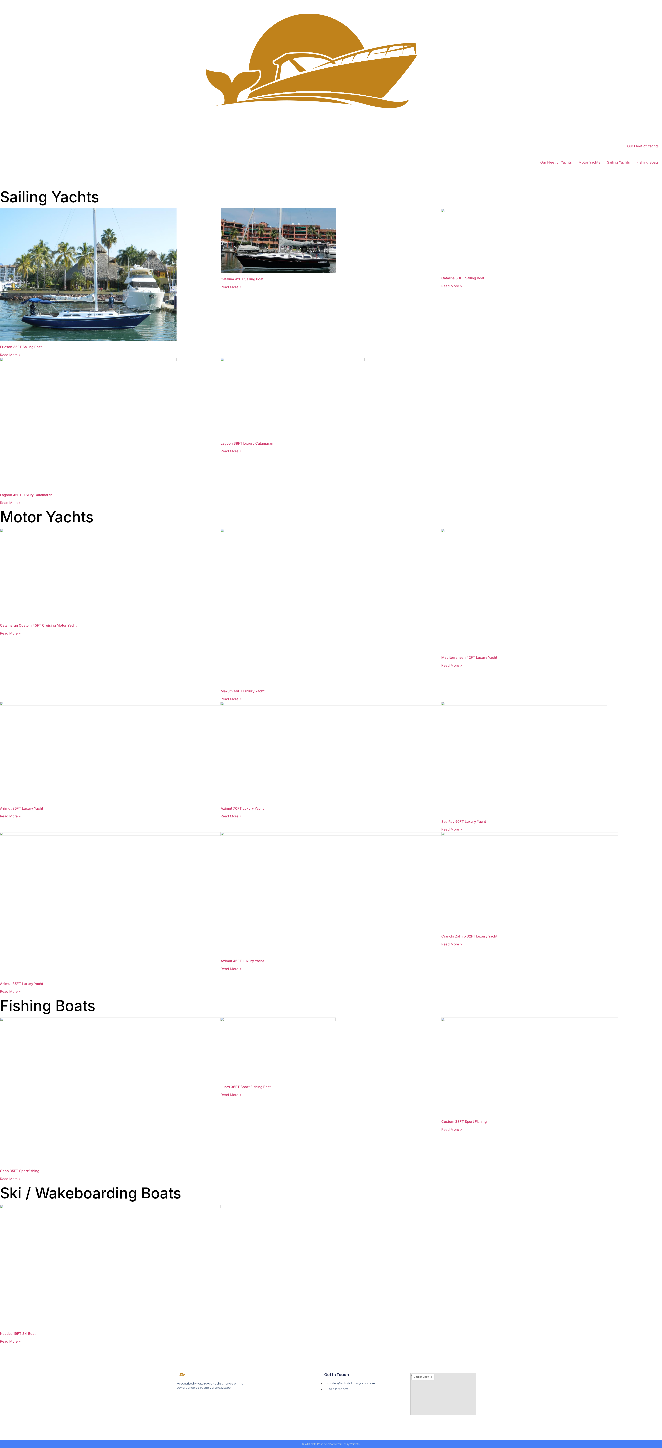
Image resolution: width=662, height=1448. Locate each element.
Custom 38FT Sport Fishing (464, 1122)
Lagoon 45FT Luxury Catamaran (26, 495)
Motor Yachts (589, 162)
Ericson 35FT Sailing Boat (21, 347)
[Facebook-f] (179, 1397)
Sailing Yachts (618, 162)
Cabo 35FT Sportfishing (19, 1171)
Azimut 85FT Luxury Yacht (21, 808)
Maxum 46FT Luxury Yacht (242, 691)
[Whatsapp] (193, 1397)
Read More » (10, 355)
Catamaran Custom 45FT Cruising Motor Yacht (38, 625)
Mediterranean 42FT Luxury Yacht (469, 657)
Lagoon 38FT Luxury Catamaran (247, 443)
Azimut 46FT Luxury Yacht (242, 961)
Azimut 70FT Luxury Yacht (242, 808)
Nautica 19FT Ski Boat (18, 1334)
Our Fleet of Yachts (643, 146)
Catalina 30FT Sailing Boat (462, 278)
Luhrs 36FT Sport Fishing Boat (246, 1087)
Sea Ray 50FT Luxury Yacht (463, 821)
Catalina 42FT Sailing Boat (242, 279)
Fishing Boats (648, 162)
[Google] (186, 1397)
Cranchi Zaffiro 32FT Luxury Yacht (469, 936)
